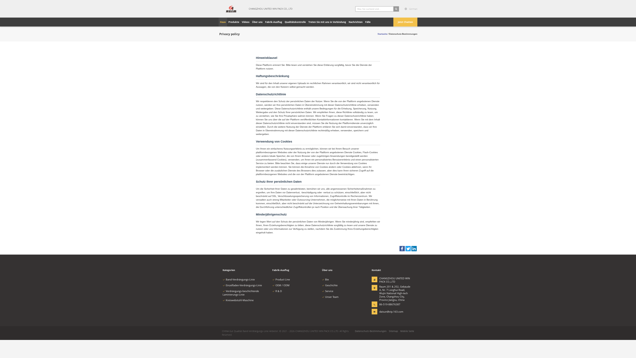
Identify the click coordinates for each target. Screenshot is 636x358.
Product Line (282, 279)
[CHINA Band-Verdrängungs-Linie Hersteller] (231, 9)
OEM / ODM (282, 285)
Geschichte (331, 285)
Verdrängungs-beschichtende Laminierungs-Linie (241, 292)
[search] (396, 9)
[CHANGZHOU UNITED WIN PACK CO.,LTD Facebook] (402, 248)
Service (329, 291)
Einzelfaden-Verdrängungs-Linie (244, 285)
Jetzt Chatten (405, 22)
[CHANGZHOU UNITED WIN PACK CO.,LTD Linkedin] (414, 248)
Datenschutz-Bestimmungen (371, 331)
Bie (327, 279)
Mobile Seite (407, 331)
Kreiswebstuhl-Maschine (240, 300)
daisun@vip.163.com (389, 311)
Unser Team (332, 296)
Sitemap (393, 331)
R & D (278, 291)
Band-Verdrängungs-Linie (240, 279)
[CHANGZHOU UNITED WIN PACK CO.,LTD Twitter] (408, 248)
